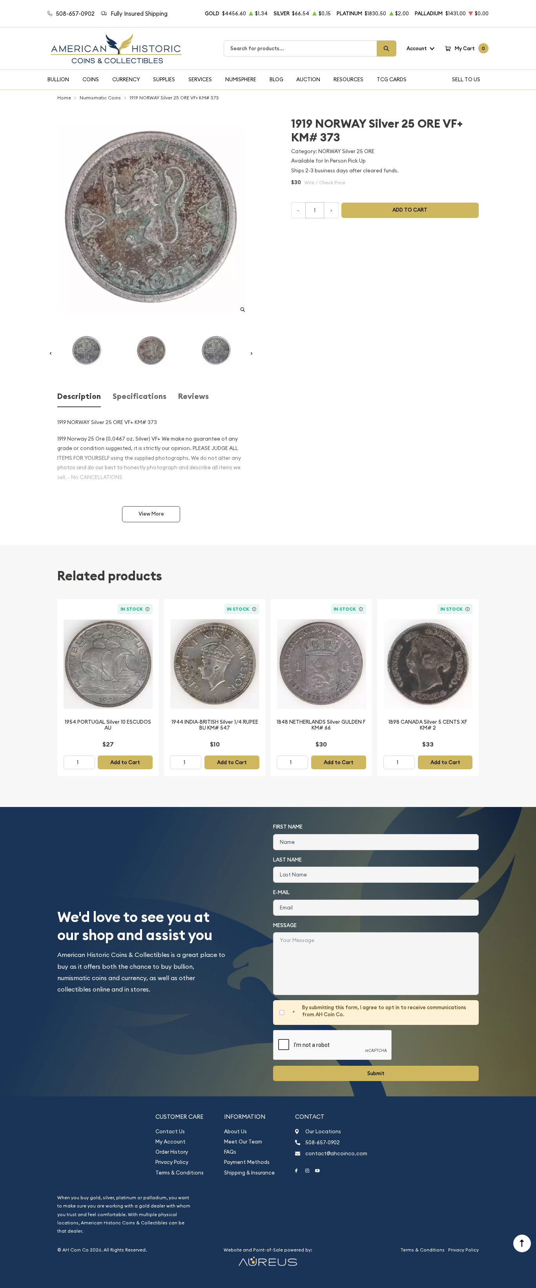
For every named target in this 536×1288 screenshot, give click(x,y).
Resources (348, 79)
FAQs (230, 1152)
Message (285, 925)
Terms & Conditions (179, 1172)
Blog (276, 79)
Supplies (164, 79)
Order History (171, 1152)
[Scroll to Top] (522, 1243)
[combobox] (300, 48)
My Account (170, 1141)
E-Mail (281, 892)
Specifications (139, 396)
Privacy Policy (171, 1162)
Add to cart (409, 210)
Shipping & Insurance (249, 1172)
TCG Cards (392, 79)
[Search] (386, 48)
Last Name (287, 859)
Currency (126, 79)
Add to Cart (125, 762)
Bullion (58, 79)
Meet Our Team (243, 1141)
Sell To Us (466, 79)
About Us (235, 1131)
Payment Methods (247, 1162)
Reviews (193, 396)
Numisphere (240, 79)
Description (79, 396)
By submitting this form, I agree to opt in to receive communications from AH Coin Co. (384, 1011)
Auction (308, 79)
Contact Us (170, 1131)
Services (200, 79)
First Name (288, 826)
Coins (90, 79)
